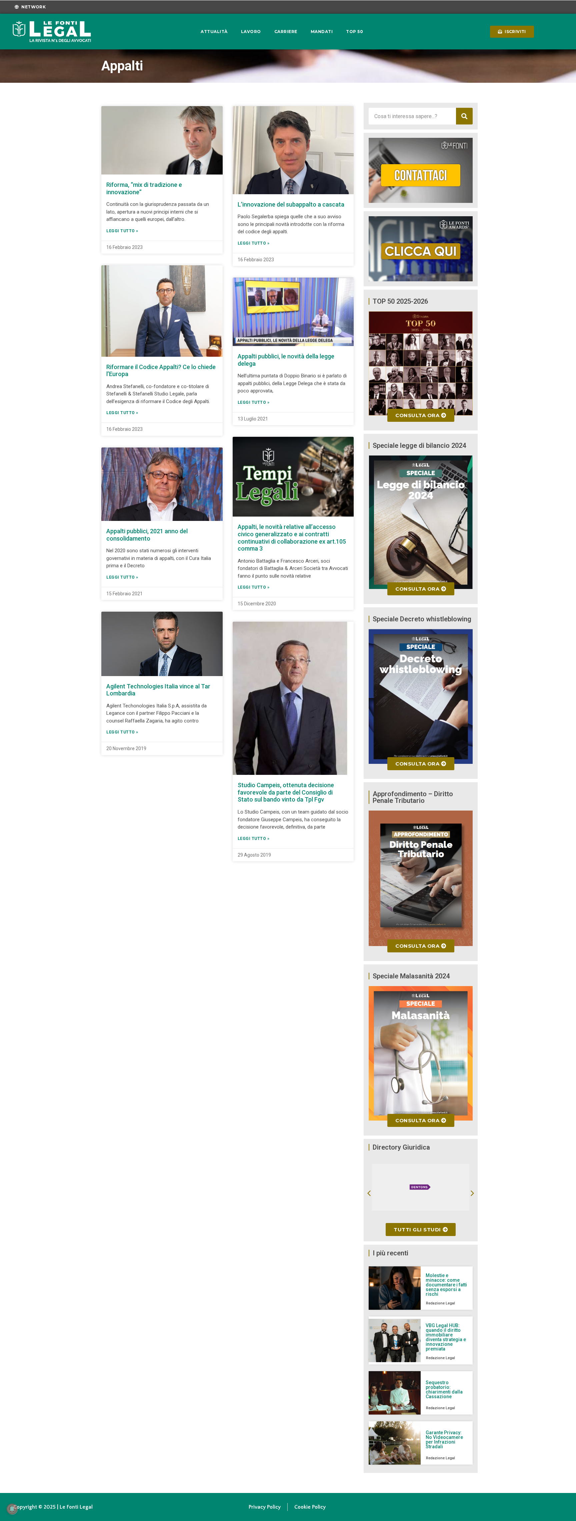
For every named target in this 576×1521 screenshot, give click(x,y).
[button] (369, 1193)
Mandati (322, 31)
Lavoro (251, 31)
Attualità (214, 31)
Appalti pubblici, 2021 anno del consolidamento (147, 535)
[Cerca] (464, 116)
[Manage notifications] (12, 1509)
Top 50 (354, 31)
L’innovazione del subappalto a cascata (291, 204)
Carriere (285, 31)
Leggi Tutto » (122, 231)
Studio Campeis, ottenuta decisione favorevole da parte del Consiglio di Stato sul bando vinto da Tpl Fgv (286, 792)
